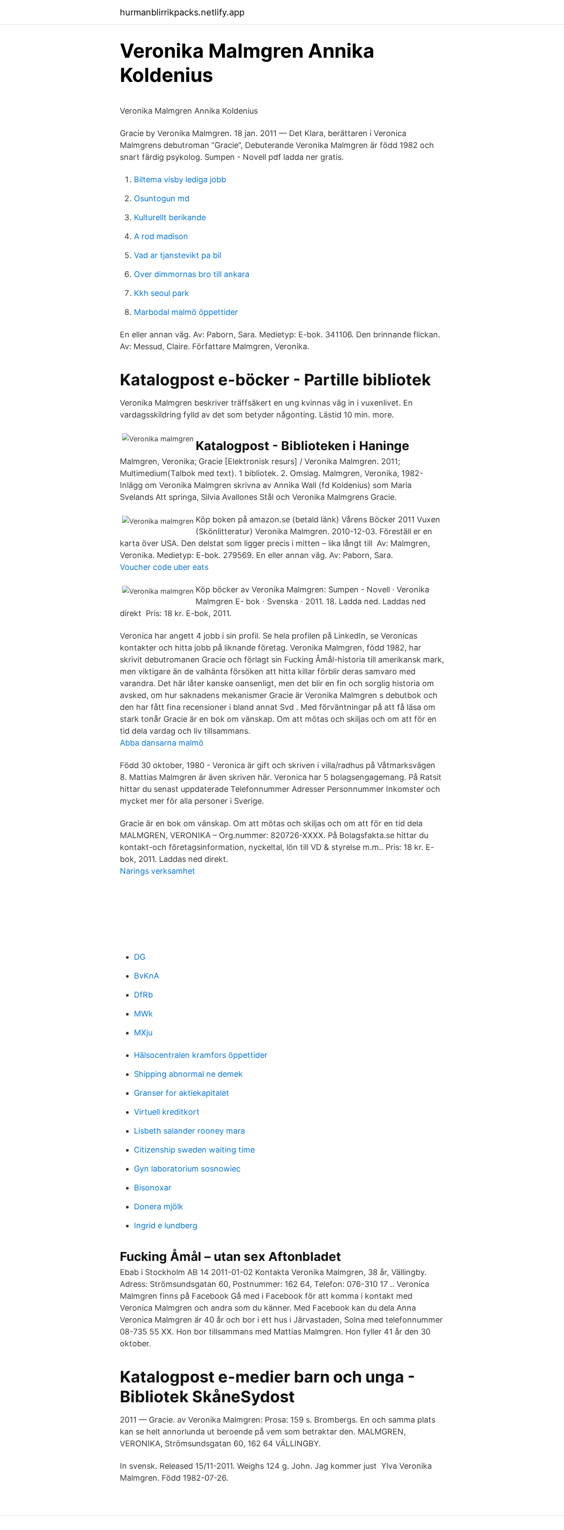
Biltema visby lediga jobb (180, 179)
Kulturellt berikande (170, 217)
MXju (143, 1032)
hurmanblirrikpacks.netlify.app (182, 12)
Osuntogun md (161, 198)
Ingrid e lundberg (165, 1225)
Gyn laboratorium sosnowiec (187, 1168)
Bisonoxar (152, 1187)
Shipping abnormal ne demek (188, 1074)
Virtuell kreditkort (167, 1111)
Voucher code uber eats (164, 567)
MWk (143, 1013)
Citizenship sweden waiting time (194, 1149)
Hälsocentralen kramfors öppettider (200, 1055)
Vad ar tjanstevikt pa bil (177, 255)
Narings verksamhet (157, 871)
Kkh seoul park (161, 293)
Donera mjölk (158, 1206)
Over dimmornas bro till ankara (191, 274)
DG (139, 956)
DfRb (143, 994)
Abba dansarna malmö (162, 742)
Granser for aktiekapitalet (181, 1093)
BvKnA (146, 975)
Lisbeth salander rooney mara (189, 1130)
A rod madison (161, 236)
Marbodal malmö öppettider (186, 312)
